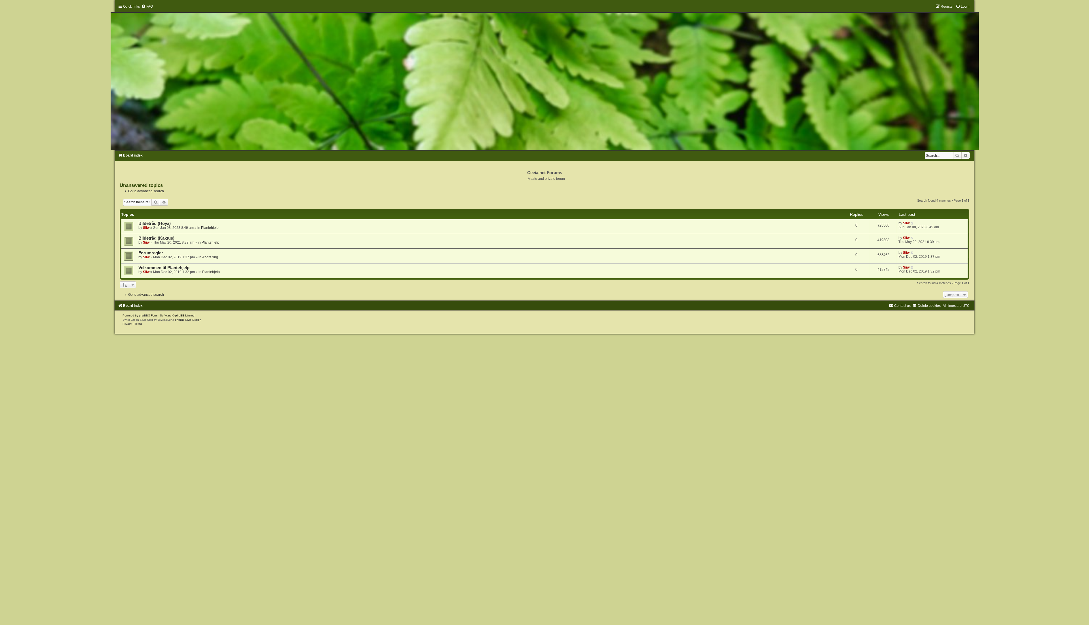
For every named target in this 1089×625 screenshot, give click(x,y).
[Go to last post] (912, 223)
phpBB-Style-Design (188, 319)
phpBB (143, 315)
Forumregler (150, 253)
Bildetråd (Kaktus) (156, 238)
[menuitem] (147, 7)
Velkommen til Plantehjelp (163, 267)
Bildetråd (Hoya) (154, 223)
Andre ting (210, 257)
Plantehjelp (210, 228)
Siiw (146, 228)
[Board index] (544, 77)
